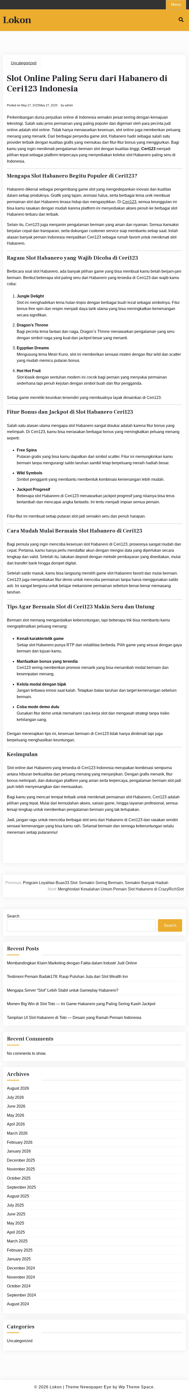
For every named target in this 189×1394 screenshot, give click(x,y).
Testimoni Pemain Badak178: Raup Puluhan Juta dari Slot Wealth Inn (67, 976)
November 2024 (21, 1277)
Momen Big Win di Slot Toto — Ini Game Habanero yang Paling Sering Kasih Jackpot (81, 1004)
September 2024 (21, 1295)
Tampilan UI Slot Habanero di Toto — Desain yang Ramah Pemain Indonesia (74, 1017)
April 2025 (16, 1232)
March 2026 (17, 1133)
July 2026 (15, 1097)
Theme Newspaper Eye (88, 1387)
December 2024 (21, 1268)
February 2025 (19, 1250)
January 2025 (19, 1259)
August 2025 (18, 1196)
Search (13, 916)
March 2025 (17, 1241)
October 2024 (19, 1286)
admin (69, 105)
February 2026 (19, 1142)
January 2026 (19, 1151)
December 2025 (21, 1160)
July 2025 (15, 1205)
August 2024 (18, 1304)
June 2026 (16, 1106)
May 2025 (15, 1223)
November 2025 (21, 1169)
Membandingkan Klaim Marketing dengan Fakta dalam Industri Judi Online (72, 963)
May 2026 (15, 1115)
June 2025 (16, 1214)
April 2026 (16, 1124)
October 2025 (19, 1178)
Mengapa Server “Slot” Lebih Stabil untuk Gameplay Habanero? (62, 990)
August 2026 (18, 1088)
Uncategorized (23, 63)
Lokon (17, 20)
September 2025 (21, 1187)
